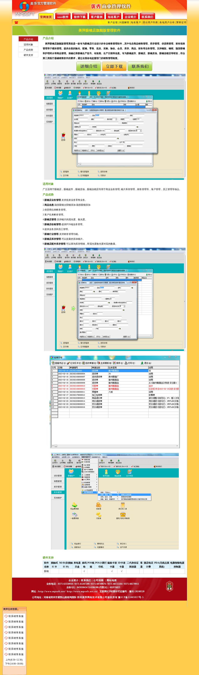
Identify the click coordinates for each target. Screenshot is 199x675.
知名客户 (114, 17)
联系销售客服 (16, 616)
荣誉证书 (181, 22)
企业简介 (130, 17)
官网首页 (46, 17)
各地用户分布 (167, 22)
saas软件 (63, 17)
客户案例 (97, 17)
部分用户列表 (150, 22)
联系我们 (147, 17)
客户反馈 (113, 22)
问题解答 (124, 22)
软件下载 (80, 17)
